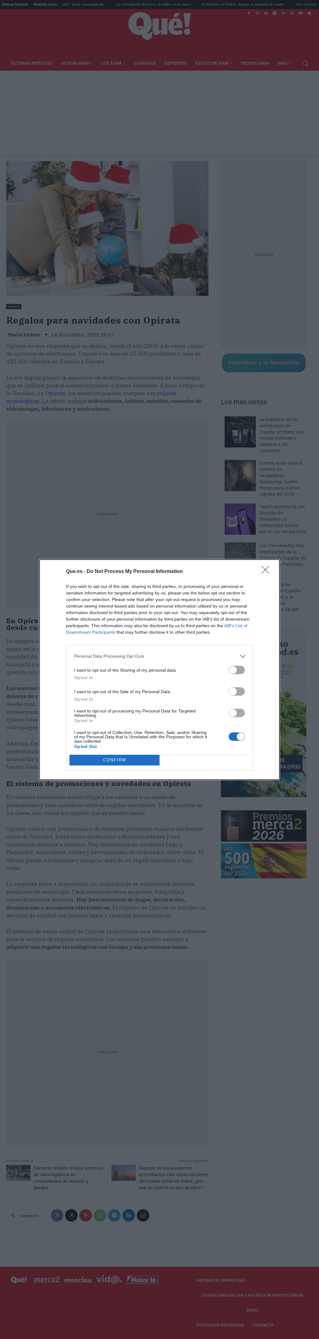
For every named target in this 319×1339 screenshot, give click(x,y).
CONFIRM (114, 760)
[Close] (267, 572)
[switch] (237, 670)
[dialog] (159, 670)
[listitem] (159, 656)
